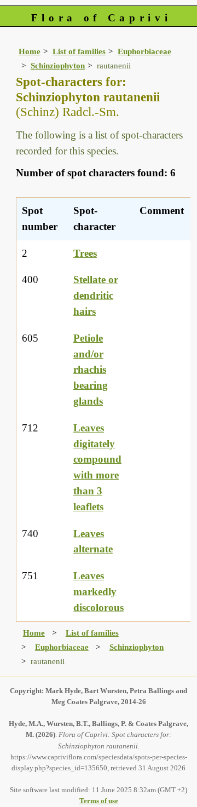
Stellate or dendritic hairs (95, 295)
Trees (85, 253)
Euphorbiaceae (144, 51)
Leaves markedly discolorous (98, 591)
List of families (79, 51)
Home (29, 51)
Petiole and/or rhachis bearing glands (90, 369)
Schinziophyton (58, 65)
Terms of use (98, 801)
